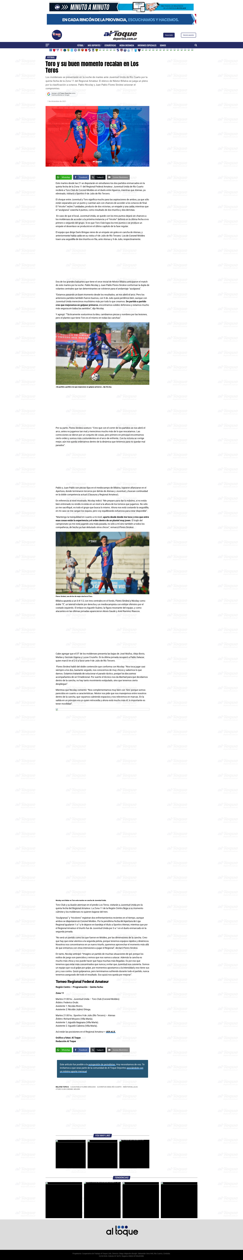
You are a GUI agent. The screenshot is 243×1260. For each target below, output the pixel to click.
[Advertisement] (102, 261)
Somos (163, 45)
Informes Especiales (147, 45)
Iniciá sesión (188, 35)
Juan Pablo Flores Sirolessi (83, 1087)
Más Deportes (94, 45)
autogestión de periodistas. (102, 1064)
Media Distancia (126, 45)
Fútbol (80, 45)
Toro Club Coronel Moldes (68, 1089)
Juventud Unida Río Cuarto (110, 1087)
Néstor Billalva (131, 1087)
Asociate (169, 35)
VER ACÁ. (111, 1032)
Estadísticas (110, 45)
